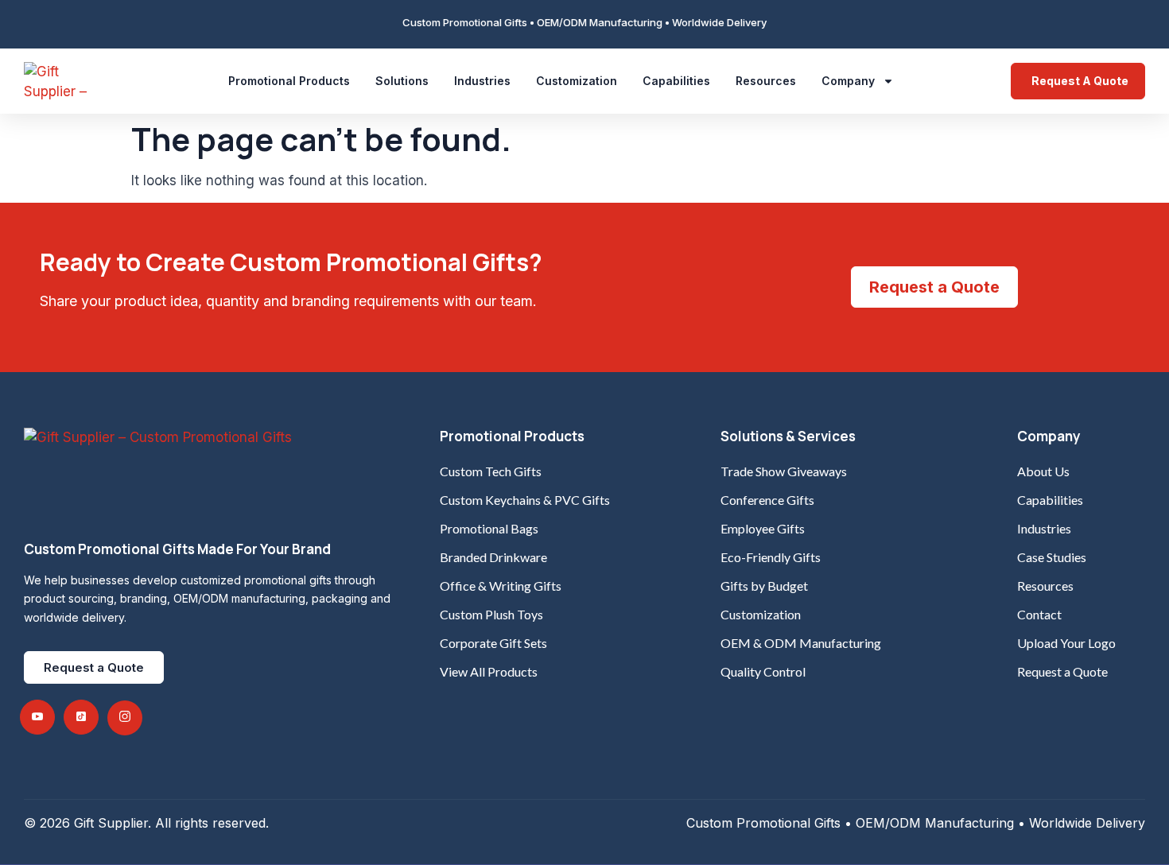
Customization (576, 80)
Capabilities (676, 80)
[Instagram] (124, 717)
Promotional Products (289, 80)
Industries (482, 80)
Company (848, 80)
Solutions (402, 80)
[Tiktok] (81, 717)
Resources (766, 80)
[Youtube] (37, 717)
